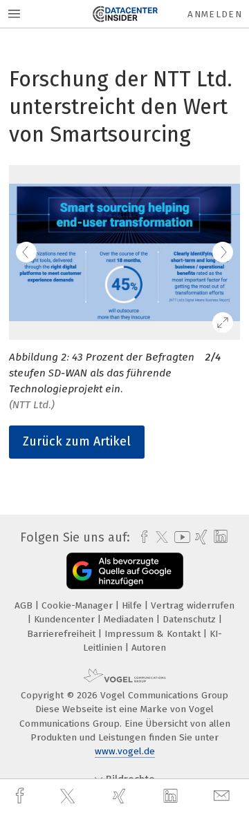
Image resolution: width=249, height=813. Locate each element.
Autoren (148, 647)
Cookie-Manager (79, 605)
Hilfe (133, 605)
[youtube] (179, 537)
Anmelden (214, 14)
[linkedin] (172, 796)
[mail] (223, 796)
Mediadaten (130, 619)
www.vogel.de (125, 751)
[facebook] (21, 796)
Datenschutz (191, 619)
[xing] (121, 796)
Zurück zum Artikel (77, 441)
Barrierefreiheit (62, 634)
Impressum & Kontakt (153, 634)
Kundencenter (66, 619)
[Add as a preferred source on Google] (124, 571)
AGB (25, 605)
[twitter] (69, 796)
